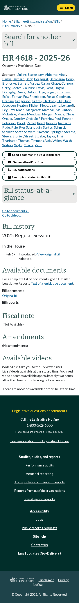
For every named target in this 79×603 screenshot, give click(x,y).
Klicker (34, 105)
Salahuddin (34, 127)
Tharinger (9, 141)
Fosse (50, 97)
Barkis (6, 79)
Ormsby (19, 119)
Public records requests (39, 528)
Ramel (31, 123)
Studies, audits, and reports (39, 457)
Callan (45, 83)
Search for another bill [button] (39, 40)
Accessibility (39, 511)
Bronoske (9, 83)
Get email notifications (27, 162)
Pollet (21, 123)
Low (12, 110)
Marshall (48, 110)
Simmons (43, 132)
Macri (20, 110)
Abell (62, 74)
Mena (21, 114)
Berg (29, 79)
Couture (29, 88)
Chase (55, 83)
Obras (70, 114)
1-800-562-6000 (39, 425)
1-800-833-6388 (54, 432)
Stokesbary (36, 74)
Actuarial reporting (39, 474)
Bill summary (11, 26)
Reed (41, 123)
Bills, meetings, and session (32, 21)
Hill (59, 101)
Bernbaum (57, 79)
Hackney (49, 101)
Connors (67, 83)
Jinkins (22, 74)
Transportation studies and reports (40, 482)
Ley (4, 110)
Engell (50, 92)
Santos (48, 127)
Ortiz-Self (33, 119)
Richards (64, 123)
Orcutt (7, 119)
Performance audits (39, 465)
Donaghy (8, 92)
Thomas (23, 141)
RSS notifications (23, 169)
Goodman (63, 97)
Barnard (18, 79)
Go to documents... (15, 211)
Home (6, 21)
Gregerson (22, 101)
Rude (6, 127)
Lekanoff (67, 105)
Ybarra (28, 145)
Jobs (39, 519)
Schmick (60, 127)
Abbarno (51, 74)
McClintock (64, 110)
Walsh (67, 141)
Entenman (64, 92)
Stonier (18, 136)
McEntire (9, 114)
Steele (6, 136)
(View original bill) (49, 254)
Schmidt (8, 132)
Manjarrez (33, 110)
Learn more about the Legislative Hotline (39, 441)
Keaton (22, 105)
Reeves (51, 123)
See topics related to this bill (31, 177)
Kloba (44, 105)
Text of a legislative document (52, 283)
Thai (59, 136)
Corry (6, 88)
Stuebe (40, 136)
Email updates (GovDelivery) (39, 553)
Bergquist (41, 79)
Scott (19, 132)
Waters (7, 145)
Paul (58, 119)
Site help (39, 536)
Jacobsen (9, 105)
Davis (40, 88)
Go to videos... (12, 215)
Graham (8, 101)
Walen (57, 141)
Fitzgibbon (37, 97)
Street (28, 136)
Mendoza (34, 114)
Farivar (17, 97)
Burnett (23, 83)
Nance (59, 114)
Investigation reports (39, 499)
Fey (25, 97)
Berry (70, 79)
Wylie (18, 145)
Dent (49, 88)
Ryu (22, 127)
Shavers (29, 132)
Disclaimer (46, 580)
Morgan (47, 114)
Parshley (47, 119)
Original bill (10, 296)
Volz (48, 141)
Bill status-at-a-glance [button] (39, 194)
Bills (57, 21)
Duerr (21, 92)
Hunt (67, 101)
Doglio (59, 88)
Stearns (69, 132)
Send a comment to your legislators (35, 154)
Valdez (35, 83)
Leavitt (55, 105)
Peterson (9, 123)
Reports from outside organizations (39, 490)
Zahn (38, 145)
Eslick (6, 97)
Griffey (37, 101)
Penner (67, 119)
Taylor (50, 136)
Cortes (16, 88)
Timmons (37, 141)
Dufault (32, 92)
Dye (42, 92)
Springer (57, 132)
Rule (14, 127)
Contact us (39, 545)
